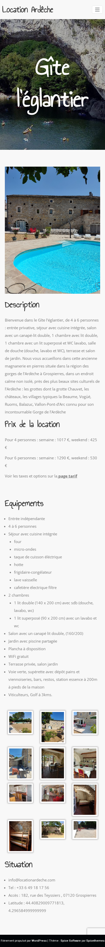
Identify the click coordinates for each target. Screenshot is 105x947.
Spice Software (71, 940)
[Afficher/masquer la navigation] (97, 10)
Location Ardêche (27, 9)
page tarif (67, 475)
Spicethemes (95, 940)
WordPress (39, 940)
